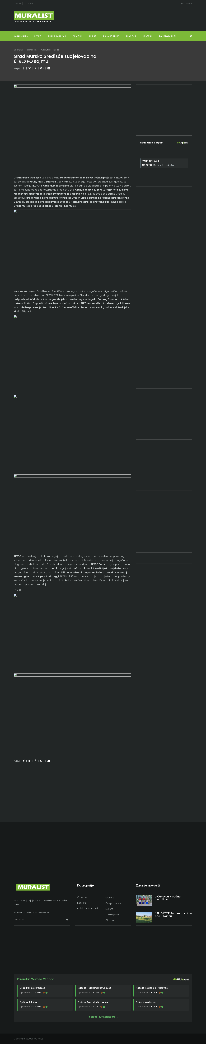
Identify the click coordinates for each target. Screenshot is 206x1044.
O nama (29, 3)
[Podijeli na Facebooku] (23, 68)
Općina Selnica (28, 1002)
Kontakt (17, 3)
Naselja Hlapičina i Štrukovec (94, 988)
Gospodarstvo (57, 36)
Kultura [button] (148, 36)
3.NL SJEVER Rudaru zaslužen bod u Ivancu (173, 914)
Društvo (131, 36)
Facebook (187, 3)
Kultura (109, 909)
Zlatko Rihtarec (52, 50)
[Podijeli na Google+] (42, 68)
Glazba (109, 920)
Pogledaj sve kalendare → (103, 1016)
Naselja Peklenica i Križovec (152, 988)
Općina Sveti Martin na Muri (93, 1002)
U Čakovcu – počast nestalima (168, 898)
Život (37, 36)
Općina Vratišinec (146, 1002)
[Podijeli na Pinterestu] (35, 68)
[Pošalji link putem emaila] (48, 68)
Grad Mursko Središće (32, 988)
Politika (78, 36)
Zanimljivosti (167, 36)
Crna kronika (111, 36)
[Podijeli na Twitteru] (29, 68)
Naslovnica (21, 36)
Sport (93, 36)
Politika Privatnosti (87, 908)
